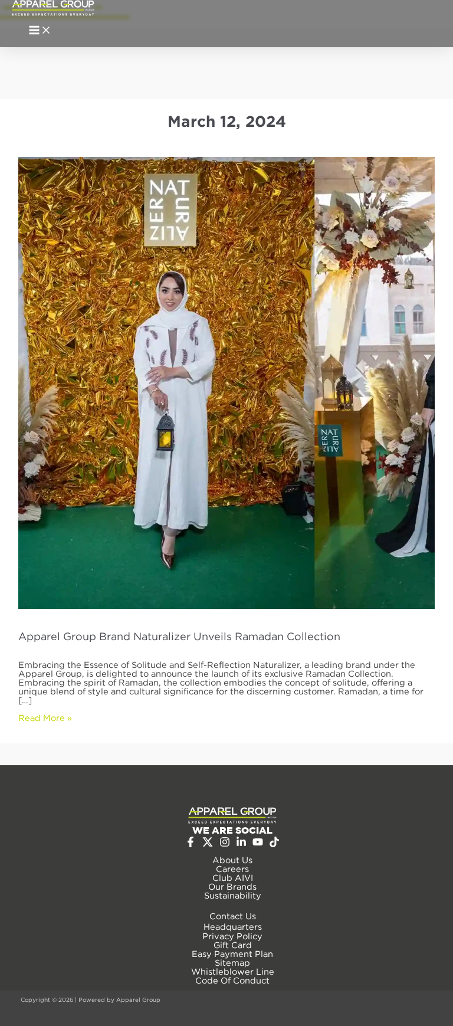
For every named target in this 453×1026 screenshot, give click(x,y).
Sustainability (232, 895)
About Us (232, 859)
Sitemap (232, 962)
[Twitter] (208, 844)
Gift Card (233, 944)
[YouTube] (257, 844)
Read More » (45, 717)
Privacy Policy (232, 936)
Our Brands (232, 886)
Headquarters (232, 926)
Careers (232, 868)
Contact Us (232, 916)
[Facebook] (190, 844)
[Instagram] (224, 844)
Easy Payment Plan (232, 953)
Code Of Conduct (232, 980)
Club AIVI (232, 877)
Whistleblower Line (232, 971)
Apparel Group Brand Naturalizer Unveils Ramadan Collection (179, 636)
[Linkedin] (241, 844)
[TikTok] (274, 844)
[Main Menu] (40, 31)
